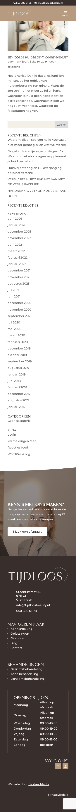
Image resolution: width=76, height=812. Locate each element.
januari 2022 (17, 264)
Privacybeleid (58, 795)
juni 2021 (14, 296)
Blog (14, 643)
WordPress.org (19, 454)
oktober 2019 (17, 355)
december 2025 (19, 231)
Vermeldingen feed (22, 441)
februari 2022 (17, 257)
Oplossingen (20, 633)
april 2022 (15, 244)
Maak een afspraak (27, 531)
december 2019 (19, 348)
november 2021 (19, 277)
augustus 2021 (18, 283)
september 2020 (20, 316)
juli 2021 (13, 290)
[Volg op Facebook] (58, 766)
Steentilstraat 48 (28, 592)
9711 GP (22, 596)
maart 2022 (16, 251)
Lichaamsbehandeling (27, 679)
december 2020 (19, 303)
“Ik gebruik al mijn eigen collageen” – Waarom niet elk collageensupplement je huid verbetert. (37, 156)
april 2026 (15, 218)
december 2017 (19, 394)
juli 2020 (14, 322)
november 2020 (19, 309)
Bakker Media (38, 784)
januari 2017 (17, 407)
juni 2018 (14, 381)
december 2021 (19, 270)
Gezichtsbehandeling (26, 669)
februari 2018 (17, 387)
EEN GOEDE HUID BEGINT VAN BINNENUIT (38, 57)
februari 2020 (18, 342)
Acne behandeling (24, 674)
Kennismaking (21, 629)
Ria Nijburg (22, 61)
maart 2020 (16, 335)
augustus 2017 (18, 400)
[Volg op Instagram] (65, 766)
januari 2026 (17, 225)
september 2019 (20, 361)
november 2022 (19, 238)
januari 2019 (17, 374)
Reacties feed (18, 447)
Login (12, 434)
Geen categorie (19, 421)
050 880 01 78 (24, 2)
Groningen (24, 599)
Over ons (17, 638)
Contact (17, 648)
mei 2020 (14, 329)
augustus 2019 (18, 368)
